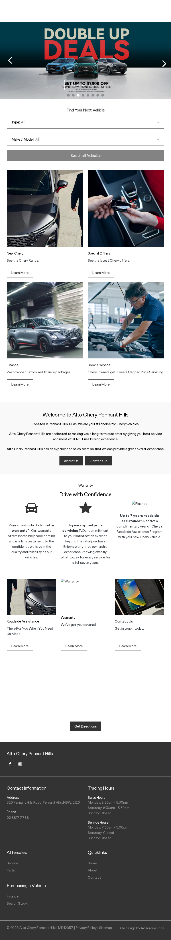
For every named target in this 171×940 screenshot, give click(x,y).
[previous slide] (10, 60)
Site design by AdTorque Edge (141, 928)
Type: (16, 122)
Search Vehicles (86, 156)
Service (12, 863)
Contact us (98, 461)
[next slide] (164, 63)
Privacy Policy (86, 927)
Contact (94, 877)
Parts (11, 870)
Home (92, 863)
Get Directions (85, 726)
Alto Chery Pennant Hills (30, 753)
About (93, 870)
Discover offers (84, 85)
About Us (71, 461)
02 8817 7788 (18, 817)
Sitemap (105, 927)
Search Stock (17, 903)
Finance (12, 896)
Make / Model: (23, 139)
